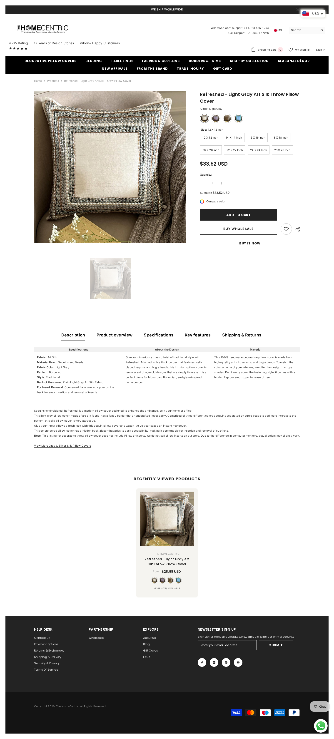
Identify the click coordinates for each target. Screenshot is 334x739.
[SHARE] (296, 229)
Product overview (115, 335)
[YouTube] (238, 662)
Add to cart (238, 215)
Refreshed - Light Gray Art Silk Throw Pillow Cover (167, 561)
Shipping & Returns (241, 335)
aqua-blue (178, 580)
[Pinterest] (226, 662)
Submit (276, 645)
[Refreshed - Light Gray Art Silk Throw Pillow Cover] (167, 519)
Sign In (320, 49)
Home (38, 80)
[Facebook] (202, 662)
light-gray (154, 580)
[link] (286, 229)
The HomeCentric (167, 554)
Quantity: (206, 174)
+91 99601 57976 (257, 33)
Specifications (158, 335)
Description (73, 335)
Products (53, 80)
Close (298, 10)
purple (162, 580)
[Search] (307, 30)
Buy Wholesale (238, 229)
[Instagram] (214, 662)
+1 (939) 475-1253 (256, 28)
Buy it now (250, 243)
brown (170, 580)
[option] (110, 167)
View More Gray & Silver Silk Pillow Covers (62, 445)
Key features (198, 335)
